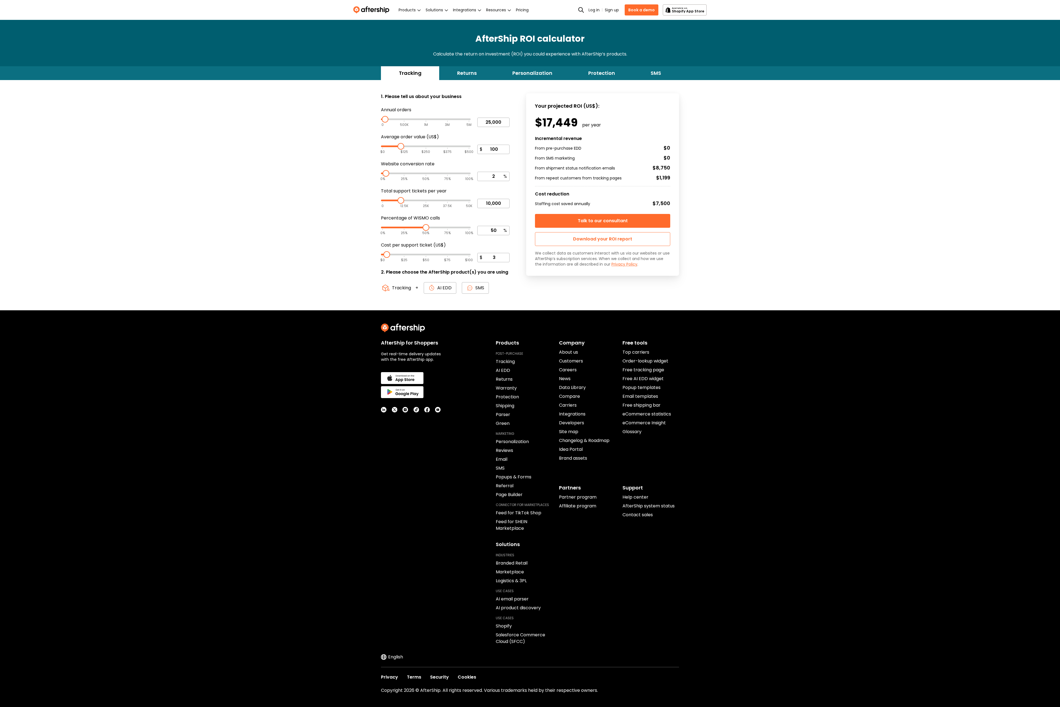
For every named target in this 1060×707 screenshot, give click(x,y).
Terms (414, 677)
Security (439, 677)
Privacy (389, 677)
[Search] (581, 10)
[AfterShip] (372, 10)
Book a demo (641, 10)
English (395, 657)
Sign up (612, 10)
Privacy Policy (624, 264)
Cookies (467, 677)
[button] (602, 239)
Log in (594, 10)
